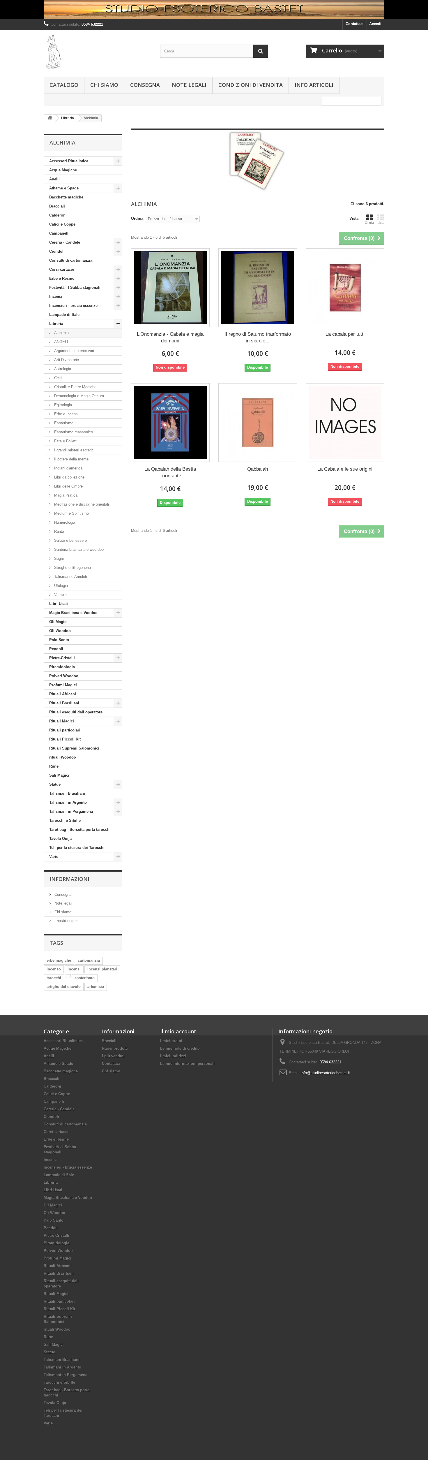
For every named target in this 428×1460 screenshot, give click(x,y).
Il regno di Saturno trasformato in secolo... (257, 337)
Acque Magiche (63, 170)
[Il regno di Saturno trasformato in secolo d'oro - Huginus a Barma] (257, 287)
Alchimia (61, 332)
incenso (54, 969)
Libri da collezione (68, 477)
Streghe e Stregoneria (72, 567)
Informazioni (69, 878)
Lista (381, 222)
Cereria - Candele (64, 242)
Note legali (189, 84)
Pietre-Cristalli (62, 658)
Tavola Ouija (60, 838)
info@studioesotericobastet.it (325, 1073)
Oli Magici (58, 622)
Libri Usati (58, 603)
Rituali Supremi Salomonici (74, 748)
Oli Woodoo (60, 631)
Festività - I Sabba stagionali (74, 287)
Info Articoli (314, 84)
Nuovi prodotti (115, 1048)
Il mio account (178, 1031)
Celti (57, 378)
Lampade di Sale (64, 314)
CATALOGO (63, 84)
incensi (74, 969)
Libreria (56, 323)
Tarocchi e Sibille (65, 820)
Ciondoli (57, 251)
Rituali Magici (61, 721)
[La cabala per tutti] (345, 287)
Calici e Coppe (62, 224)
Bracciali (57, 206)
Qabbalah (257, 469)
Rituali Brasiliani (64, 703)
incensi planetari (102, 969)
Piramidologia (62, 667)
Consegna (145, 84)
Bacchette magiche (66, 197)
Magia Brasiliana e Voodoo (73, 613)
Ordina (137, 218)
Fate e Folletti (65, 441)
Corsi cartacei (61, 269)
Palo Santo (59, 640)
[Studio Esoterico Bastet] (97, 51)
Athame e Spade (64, 188)
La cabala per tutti (345, 334)
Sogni (58, 558)
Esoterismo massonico (73, 432)
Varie (53, 856)
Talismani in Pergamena (71, 811)
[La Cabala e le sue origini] (345, 422)
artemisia (95, 986)
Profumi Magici (63, 685)
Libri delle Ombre (68, 486)
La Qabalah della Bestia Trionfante (170, 472)
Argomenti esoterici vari (73, 351)
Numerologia (64, 522)
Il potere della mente (71, 459)
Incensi (55, 296)
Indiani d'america (67, 468)
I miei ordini (171, 1041)
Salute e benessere (70, 540)
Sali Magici (59, 775)
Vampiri (60, 594)
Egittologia (62, 405)
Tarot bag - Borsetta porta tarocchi (80, 829)
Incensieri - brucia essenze (73, 305)
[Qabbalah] (257, 422)
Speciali (109, 1041)
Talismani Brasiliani (67, 793)
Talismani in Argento (68, 802)
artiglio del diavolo (64, 986)
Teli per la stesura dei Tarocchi (77, 847)
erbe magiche (59, 960)
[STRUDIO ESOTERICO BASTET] (214, 9)
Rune (54, 766)
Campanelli (59, 233)
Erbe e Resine (61, 278)
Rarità (58, 531)
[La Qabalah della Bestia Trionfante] (170, 422)
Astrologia (62, 369)
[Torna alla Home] (49, 118)
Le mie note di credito (180, 1048)
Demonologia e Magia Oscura (78, 396)
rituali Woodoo (62, 757)
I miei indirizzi (173, 1056)
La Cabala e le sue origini (344, 469)
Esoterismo (63, 423)
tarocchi (54, 978)
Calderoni (58, 215)
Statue (55, 784)
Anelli (54, 179)
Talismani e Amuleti (70, 576)
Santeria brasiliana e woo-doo (78, 549)
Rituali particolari (64, 730)
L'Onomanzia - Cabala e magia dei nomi (170, 337)
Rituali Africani (62, 694)
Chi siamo (104, 84)
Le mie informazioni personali (187, 1063)
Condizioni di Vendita (250, 84)
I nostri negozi (65, 921)
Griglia (369, 222)
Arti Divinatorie (66, 360)
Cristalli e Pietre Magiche (74, 387)
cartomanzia (89, 960)
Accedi (375, 24)
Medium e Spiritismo (71, 513)
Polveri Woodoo (63, 676)
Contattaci (355, 24)
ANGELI (60, 342)
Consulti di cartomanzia (70, 260)
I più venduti (113, 1056)
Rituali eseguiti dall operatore (75, 712)
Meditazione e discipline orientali (81, 504)
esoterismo (85, 978)
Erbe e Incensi (66, 414)
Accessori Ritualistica (68, 161)
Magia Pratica (65, 495)
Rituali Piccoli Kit (65, 739)
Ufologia (60, 585)
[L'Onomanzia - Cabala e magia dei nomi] (170, 287)
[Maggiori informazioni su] (68, 975)
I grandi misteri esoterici (74, 450)
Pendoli (56, 649)
